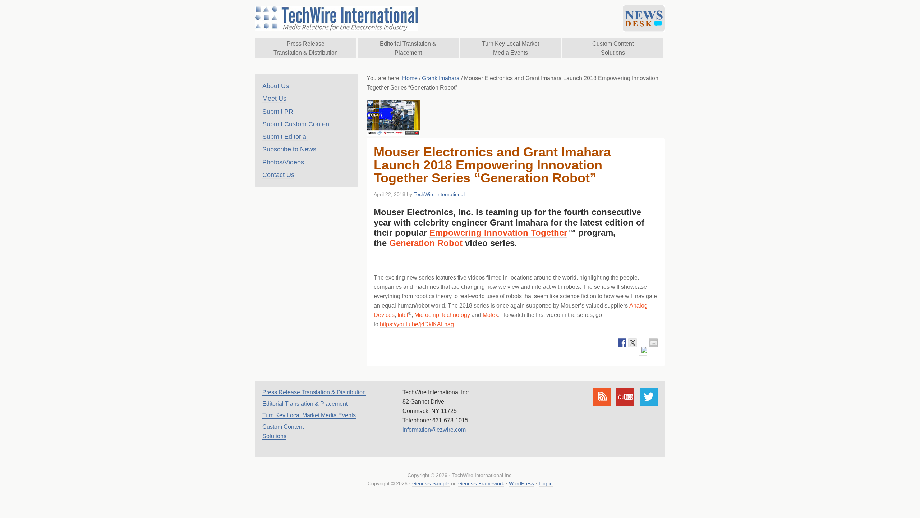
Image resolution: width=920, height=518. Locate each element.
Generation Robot (426, 243)
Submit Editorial (285, 136)
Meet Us (274, 98)
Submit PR (277, 111)
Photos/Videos (283, 162)
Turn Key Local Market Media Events (309, 415)
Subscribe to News (289, 149)
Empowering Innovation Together (498, 232)
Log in (546, 483)
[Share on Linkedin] (643, 351)
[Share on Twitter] (632, 342)
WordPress (521, 483)
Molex (490, 315)
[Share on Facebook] (622, 342)
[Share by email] (653, 342)
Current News (644, 18)
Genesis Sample (431, 483)
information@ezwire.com (434, 430)
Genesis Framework (481, 483)
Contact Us (278, 174)
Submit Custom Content (296, 124)
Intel (402, 315)
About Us (275, 86)
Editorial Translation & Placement (305, 404)
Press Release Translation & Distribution (314, 392)
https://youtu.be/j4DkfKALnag (417, 324)
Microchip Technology (442, 315)
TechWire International (336, 18)
